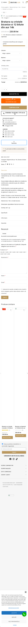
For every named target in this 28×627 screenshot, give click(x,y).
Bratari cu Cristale (7, 9)
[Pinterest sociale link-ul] (10, 164)
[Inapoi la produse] (4, 12)
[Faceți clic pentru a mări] (4, 16)
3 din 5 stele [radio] (19, 252)
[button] (25, 592)
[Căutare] (23, 2)
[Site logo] (14, 2)
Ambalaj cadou (5, 65)
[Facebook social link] (6, 164)
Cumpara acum (14, 107)
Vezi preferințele (14, 621)
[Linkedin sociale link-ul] (11, 164)
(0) (22, 430)
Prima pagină (4, 7)
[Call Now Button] (24, 614)
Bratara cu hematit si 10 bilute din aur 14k (20, 428)
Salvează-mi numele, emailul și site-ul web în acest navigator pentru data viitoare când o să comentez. (13, 291)
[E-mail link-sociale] (8, 164)
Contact (14, 625)
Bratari (24, 7)
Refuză (14, 617)
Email (3, 282)
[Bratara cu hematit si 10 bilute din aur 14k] (20, 366)
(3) (9, 430)
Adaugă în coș (14, 94)
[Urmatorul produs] (6, 12)
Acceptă (14, 613)
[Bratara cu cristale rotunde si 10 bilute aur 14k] (7, 366)
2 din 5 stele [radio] (12, 252)
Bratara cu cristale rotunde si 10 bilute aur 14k (7, 428)
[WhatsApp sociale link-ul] (13, 164)
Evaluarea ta (4, 250)
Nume (3, 275)
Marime (3, 57)
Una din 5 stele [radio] (4, 252)
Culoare (3, 50)
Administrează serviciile (13, 608)
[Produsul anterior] (2, 12)
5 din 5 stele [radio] (6, 254)
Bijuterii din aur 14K (15, 7)
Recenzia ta (4, 257)
